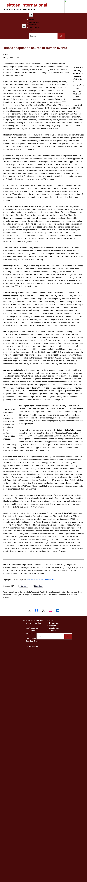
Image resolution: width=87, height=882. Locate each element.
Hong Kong (77, 592)
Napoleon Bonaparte (33, 595)
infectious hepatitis (10, 595)
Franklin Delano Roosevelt (50, 592)
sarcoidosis (46, 595)
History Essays (66, 592)
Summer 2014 (64, 595)
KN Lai (21, 595)
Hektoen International (25, 4)
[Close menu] (31, 15)
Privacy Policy (32, 646)
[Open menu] (24, 26)
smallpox (54, 595)
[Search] (61, 36)
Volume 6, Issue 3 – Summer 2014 (41, 579)
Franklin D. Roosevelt (30, 592)
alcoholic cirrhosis (15, 592)
